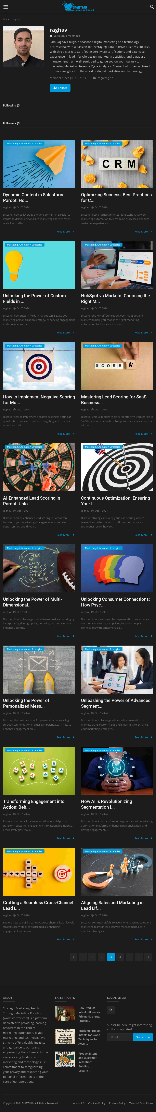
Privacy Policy (117, 1103)
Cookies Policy (96, 1103)
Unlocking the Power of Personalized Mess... (26, 703)
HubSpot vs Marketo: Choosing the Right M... (115, 298)
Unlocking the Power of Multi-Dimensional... (32, 602)
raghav (7, 207)
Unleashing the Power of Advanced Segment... (116, 703)
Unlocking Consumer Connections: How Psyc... (115, 602)
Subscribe (143, 1037)
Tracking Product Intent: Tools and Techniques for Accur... (89, 1037)
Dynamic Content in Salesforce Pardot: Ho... (34, 197)
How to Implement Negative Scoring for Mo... (39, 399)
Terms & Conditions (141, 1103)
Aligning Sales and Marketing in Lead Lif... (112, 905)
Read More (63, 231)
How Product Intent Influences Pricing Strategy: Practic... (89, 1014)
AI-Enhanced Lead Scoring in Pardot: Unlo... (31, 501)
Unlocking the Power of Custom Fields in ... (34, 298)
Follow (62, 88)
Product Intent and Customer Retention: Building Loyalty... (87, 1062)
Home (6, 19)
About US (78, 1103)
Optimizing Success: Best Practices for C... (116, 197)
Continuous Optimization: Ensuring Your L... (115, 501)
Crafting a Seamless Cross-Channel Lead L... (38, 905)
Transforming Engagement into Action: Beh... (34, 804)
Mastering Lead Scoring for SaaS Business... (113, 399)
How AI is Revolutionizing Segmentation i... (106, 804)
